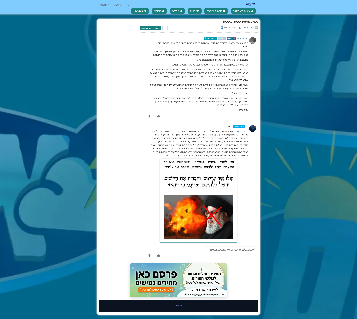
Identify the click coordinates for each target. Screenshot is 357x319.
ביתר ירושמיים (242, 38)
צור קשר (178, 305)
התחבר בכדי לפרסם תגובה (150, 28)
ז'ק (247, 126)
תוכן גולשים (248, 27)
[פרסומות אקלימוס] (178, 280)
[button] (140, 11)
